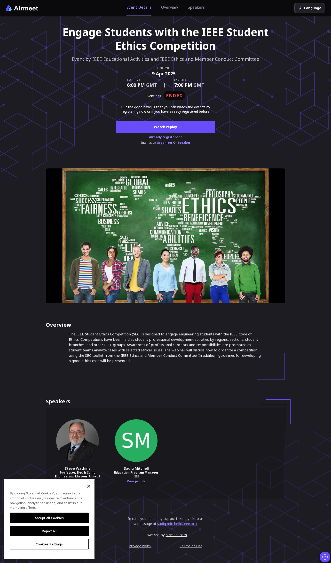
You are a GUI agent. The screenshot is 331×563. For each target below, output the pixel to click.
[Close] (88, 486)
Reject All (49, 531)
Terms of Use (191, 545)
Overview (169, 7)
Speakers (196, 7)
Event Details (138, 7)
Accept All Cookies (49, 518)
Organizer (165, 143)
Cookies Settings (49, 544)
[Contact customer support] (325, 557)
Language (312, 8)
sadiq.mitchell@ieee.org (177, 523)
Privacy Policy (140, 545)
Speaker (184, 143)
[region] (49, 519)
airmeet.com (176, 534)
